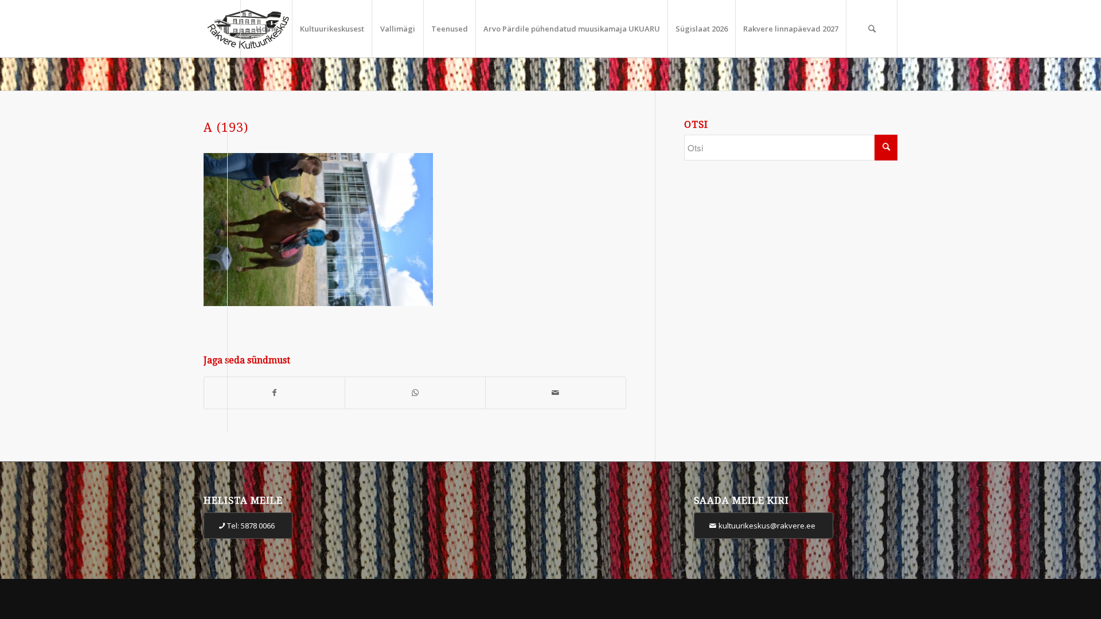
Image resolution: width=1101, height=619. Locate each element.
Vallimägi (397, 28)
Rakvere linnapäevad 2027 (790, 28)
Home (267, 28)
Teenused (449, 28)
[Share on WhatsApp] (415, 393)
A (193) (226, 127)
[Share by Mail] (556, 393)
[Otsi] (871, 28)
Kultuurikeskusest (332, 28)
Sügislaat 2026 (702, 28)
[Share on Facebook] (274, 393)
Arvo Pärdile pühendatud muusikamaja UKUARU (571, 28)
